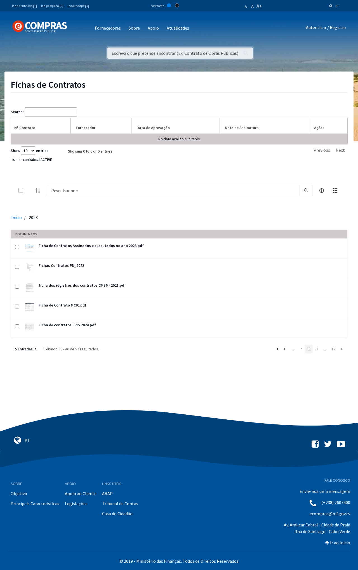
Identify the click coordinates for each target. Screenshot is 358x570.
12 (334, 349)
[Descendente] (39, 190)
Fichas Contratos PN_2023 (61, 265)
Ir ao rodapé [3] (78, 6)
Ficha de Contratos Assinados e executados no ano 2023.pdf (91, 245)
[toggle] (30, 190)
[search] (306, 190)
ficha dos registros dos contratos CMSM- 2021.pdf (82, 285)
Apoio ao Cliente (80, 493)
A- (246, 6)
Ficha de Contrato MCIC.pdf (62, 305)
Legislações (76, 503)
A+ (259, 6)
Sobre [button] (134, 28)
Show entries (29, 150)
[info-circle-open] (321, 190)
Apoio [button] (153, 28)
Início (16, 217)
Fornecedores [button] (108, 28)
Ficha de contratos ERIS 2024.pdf (67, 324)
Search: (17, 111)
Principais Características (35, 503)
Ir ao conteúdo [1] (24, 6)
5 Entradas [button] (24, 349)
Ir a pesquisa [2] (52, 6)
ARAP (107, 493)
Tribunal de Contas (120, 503)
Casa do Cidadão (117, 513)
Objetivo (19, 493)
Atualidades (178, 28)
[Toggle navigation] (75, 28)
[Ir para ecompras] (40, 26)
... (292, 349)
